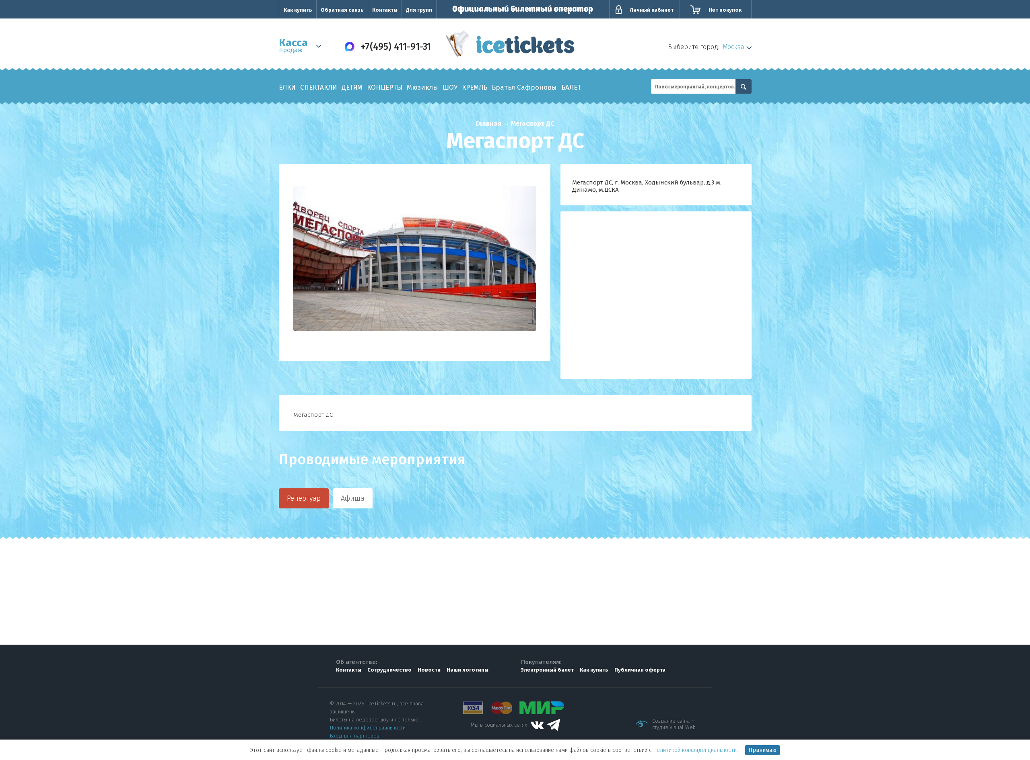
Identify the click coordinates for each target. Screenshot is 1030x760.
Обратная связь (342, 10)
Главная (488, 123)
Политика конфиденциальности (368, 728)
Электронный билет (547, 670)
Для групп (419, 10)
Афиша (353, 498)
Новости (429, 670)
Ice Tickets (510, 46)
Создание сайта (671, 721)
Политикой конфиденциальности (695, 750)
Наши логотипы (467, 670)
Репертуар (304, 498)
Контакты (385, 10)
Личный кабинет (652, 10)
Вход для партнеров (354, 736)
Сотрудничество (389, 670)
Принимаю (762, 750)
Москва (733, 47)
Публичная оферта (639, 670)
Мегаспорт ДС (532, 123)
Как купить (298, 10)
